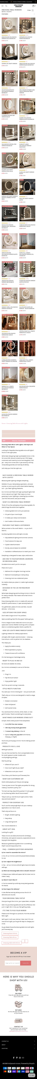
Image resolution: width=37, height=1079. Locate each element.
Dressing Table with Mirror (11, 943)
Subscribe (26, 963)
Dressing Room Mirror (10, 933)
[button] (5, 35)
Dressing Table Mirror (10, 937)
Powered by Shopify (27, 1063)
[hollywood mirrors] (18, 6)
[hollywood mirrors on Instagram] (20, 1058)
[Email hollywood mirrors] (23, 1058)
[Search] (6, 6)
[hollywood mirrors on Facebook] (14, 1058)
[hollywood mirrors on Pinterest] (17, 1058)
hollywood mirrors (14, 1063)
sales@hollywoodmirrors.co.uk (18, 1031)
